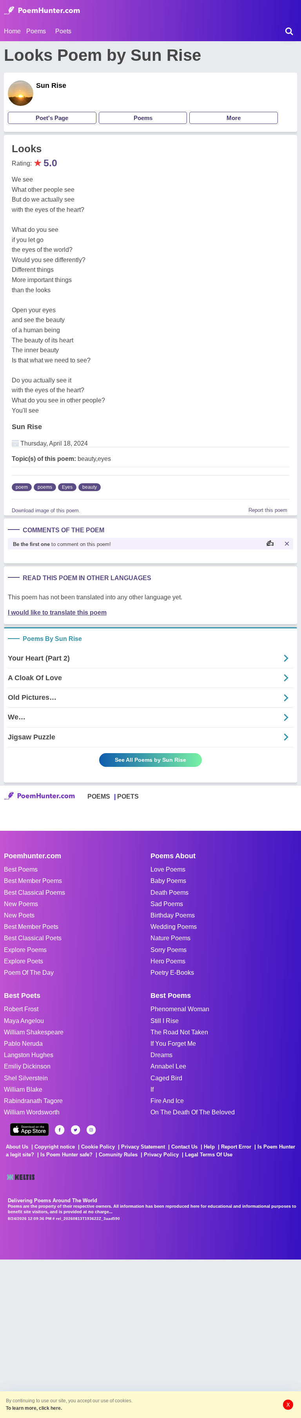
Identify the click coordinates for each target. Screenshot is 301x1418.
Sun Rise (51, 85)
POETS (128, 796)
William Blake (23, 1089)
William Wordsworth (32, 1112)
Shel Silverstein (26, 1078)
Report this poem (267, 510)
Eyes (67, 487)
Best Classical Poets (33, 938)
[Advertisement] (117, 1338)
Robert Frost (21, 1009)
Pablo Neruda (23, 1043)
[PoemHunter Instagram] (91, 1130)
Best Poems (21, 869)
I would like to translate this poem (57, 612)
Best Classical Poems (34, 892)
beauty (89, 487)
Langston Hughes (28, 1055)
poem (22, 487)
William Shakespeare (33, 1032)
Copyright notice (54, 1147)
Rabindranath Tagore (33, 1101)
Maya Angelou (24, 1021)
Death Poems (169, 892)
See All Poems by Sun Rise (150, 760)
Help (209, 1147)
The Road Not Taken (179, 1032)
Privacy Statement (143, 1147)
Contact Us (184, 1147)
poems (45, 487)
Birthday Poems (172, 915)
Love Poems (167, 869)
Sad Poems (166, 904)
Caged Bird (166, 1078)
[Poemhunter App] (29, 1129)
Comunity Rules (118, 1155)
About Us (17, 1147)
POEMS (98, 796)
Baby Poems (168, 880)
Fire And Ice (167, 1101)
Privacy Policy (161, 1155)
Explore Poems (25, 950)
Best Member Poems (33, 880)
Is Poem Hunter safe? (66, 1155)
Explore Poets (23, 961)
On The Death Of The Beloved (192, 1112)
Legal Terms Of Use (208, 1155)
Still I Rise (164, 1021)
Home (12, 31)
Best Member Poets (31, 926)
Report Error (236, 1147)
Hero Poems (167, 961)
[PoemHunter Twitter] (75, 1130)
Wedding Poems (173, 926)
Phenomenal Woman (179, 1009)
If (152, 1089)
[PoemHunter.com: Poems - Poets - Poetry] (42, 10)
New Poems (21, 904)
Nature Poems (170, 938)
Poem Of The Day (29, 972)
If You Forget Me (173, 1043)
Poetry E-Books (172, 972)
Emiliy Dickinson (27, 1066)
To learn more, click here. (34, 1408)
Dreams (161, 1055)
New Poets (19, 915)
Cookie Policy (98, 1147)
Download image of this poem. (46, 510)
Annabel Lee (168, 1066)
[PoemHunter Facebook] (60, 1130)
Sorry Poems (168, 950)
